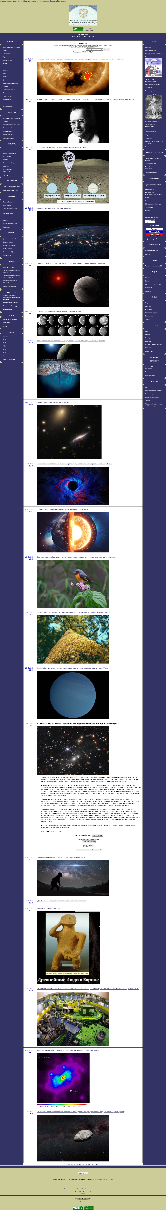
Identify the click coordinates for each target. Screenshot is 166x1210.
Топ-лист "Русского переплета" (151, 368)
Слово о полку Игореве (10, 208)
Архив (83, 1188)
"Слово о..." (6, 121)
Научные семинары (151, 147)
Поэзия (5, 76)
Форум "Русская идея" (10, 245)
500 (96, 1164)
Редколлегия (149, 303)
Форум (5, 326)
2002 (4, 343)
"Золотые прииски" (9, 134)
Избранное (148, 348)
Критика (5, 86)
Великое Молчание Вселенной (48, 908)
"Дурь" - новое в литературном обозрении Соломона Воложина (61, 901)
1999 (4, 352)
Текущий (5, 336)
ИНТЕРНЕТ (154, 361)
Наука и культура (150, 91)
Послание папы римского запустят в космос (54, 208)
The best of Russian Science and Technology (153, 405)
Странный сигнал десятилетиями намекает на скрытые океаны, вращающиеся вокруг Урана (72, 668)
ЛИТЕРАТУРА (11, 41)
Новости (34, 1)
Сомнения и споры (9, 90)
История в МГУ (8, 205)
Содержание (11, 1)
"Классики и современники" (11, 118)
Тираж (147, 319)
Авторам (148, 306)
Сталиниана (6, 227)
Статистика (93, 1188)
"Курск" (5, 63)
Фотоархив (6, 356)
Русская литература (151, 217)
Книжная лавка (7, 103)
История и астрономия (152, 84)
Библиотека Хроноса (152, 250)
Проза (4, 73)
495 (81, 1164)
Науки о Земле (149, 201)
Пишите (26, 1)
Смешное (148, 291)
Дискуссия (62, 1)
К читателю (6, 54)
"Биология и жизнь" (151, 172)
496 (84, 1164)
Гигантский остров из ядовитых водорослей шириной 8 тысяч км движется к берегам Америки (73, 612)
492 (72, 1164)
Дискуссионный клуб (9, 239)
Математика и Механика (153, 204)
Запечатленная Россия (10, 223)
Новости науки (150, 394)
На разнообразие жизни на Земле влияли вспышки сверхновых (61, 857)
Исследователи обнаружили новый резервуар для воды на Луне (61, 147)
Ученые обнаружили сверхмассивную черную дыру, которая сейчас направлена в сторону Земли (74, 464)
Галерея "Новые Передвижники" (83, 1191)
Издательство (7, 99)
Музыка (5, 159)
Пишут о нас (149, 316)
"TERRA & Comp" (151, 163)
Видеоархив (6, 175)
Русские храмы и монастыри (8, 170)
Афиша (5, 50)
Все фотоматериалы (9, 359)
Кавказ (5, 67)
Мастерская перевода (9, 286)
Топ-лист (53, 1)
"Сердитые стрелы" (9, 138)
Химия (147, 214)
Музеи (147, 278)
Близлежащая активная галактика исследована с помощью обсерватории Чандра (68, 1050)
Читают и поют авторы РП (153, 266)
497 (87, 1164)
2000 (4, 349)
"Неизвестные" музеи (9, 163)
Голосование (44, 1)
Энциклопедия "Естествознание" (151, 130)
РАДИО (154, 260)
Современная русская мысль (12, 186)
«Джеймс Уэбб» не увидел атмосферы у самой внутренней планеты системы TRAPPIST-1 (71, 263)
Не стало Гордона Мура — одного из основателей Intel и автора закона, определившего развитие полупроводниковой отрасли (85, 99)
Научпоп (148, 254)
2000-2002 (154, 94)
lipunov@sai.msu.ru (105, 1179)
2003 (4, 339)
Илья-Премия (7, 309)
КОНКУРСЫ (11, 292)
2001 (4, 346)
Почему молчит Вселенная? (154, 54)
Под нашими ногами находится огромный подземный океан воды (62, 509)
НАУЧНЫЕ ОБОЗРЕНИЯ (154, 152)
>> (100, 1164)
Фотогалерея (7, 156)
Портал (3, 1)
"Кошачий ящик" (8, 131)
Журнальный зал (8, 106)
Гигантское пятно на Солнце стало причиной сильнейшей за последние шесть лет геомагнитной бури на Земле (80, 59)
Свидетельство (80, 45)
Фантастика (6, 322)
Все (146, 387)
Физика (147, 210)
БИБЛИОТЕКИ (154, 245)
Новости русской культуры (11, 47)
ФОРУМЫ (11, 233)
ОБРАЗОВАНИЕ (154, 178)
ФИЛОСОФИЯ (12, 181)
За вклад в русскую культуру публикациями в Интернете (11, 297)
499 (93, 1164)
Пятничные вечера (8, 267)
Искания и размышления (10, 83)
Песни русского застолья (153, 284)
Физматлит (148, 138)
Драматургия (7, 80)
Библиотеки (149, 351)
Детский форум (7, 255)
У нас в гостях (7, 96)
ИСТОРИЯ (11, 196)
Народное (148, 287)
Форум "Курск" (7, 248)
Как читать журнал (151, 313)
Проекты (148, 334)
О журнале (148, 309)
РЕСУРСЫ (154, 325)
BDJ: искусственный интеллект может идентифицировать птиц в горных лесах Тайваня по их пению (76, 557)
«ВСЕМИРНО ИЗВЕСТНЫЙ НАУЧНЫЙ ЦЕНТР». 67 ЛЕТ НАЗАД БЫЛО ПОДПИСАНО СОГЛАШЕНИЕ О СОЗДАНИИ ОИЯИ (88, 989)
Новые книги (7, 93)
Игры (147, 281)
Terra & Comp (56, 831)
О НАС (154, 297)
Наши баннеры (150, 375)
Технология (149, 207)
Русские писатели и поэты (153, 344)
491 (69, 1164)
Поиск (147, 331)
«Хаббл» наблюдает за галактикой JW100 (53, 402)
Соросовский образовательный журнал (153, 193)
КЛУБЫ (12, 261)
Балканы (5, 70)
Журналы (148, 341)
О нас (20, 1)
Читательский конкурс (10, 306)
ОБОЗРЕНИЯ (11, 112)
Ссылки (88, 1188)
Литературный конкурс (10, 302)
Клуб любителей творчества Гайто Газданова (12, 276)
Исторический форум (9, 252)
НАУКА (154, 41)
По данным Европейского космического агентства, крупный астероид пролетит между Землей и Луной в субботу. (81, 1112)
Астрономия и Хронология (11, 217)
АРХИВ (11, 332)
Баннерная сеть (150, 372)
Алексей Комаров (85, 1199)
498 (90, 1164)
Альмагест (6, 220)
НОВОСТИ (154, 381)
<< (66, 1164)
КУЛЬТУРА (12, 144)
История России (8, 202)
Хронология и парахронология (8, 212)
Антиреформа (149, 189)
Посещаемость (150, 338)
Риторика (6, 166)
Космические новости (152, 121)
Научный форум (8, 242)
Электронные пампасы (10, 319)
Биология (148, 197)
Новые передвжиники (9, 153)
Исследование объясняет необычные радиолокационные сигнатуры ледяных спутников (71, 341)
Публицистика (7, 60)
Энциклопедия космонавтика (150, 125)
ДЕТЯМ (11, 315)
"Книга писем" (7, 128)
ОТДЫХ (154, 272)
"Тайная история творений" (11, 125)
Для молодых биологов (154, 239)
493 (75, 1164)
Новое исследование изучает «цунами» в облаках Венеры (59, 311)
